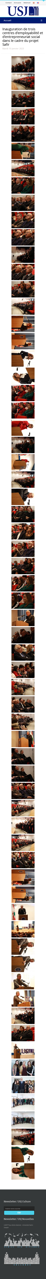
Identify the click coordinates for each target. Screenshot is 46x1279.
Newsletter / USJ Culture (17, 1201)
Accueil (7, 20)
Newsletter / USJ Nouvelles (19, 1219)
